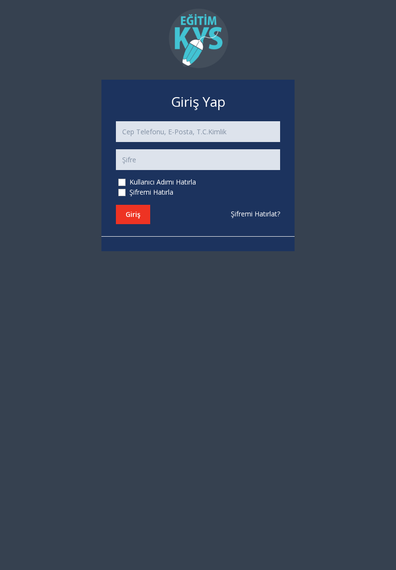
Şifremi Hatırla (150, 192)
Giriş (133, 214)
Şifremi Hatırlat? (255, 213)
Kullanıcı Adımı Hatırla (161, 181)
